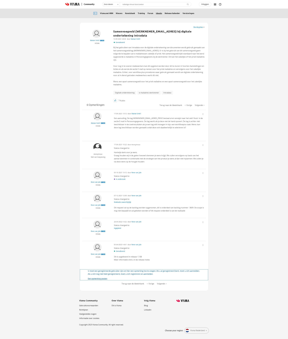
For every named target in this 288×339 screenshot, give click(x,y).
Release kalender (172, 13)
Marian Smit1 (136, 39)
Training (141, 13)
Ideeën (159, 13)
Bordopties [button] (198, 27)
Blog (146, 305)
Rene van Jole (136, 172)
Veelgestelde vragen (87, 314)
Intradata (167, 92)
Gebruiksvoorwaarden (88, 305)
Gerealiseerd (120, 42)
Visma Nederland (197, 330)
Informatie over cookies (89, 318)
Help (220, 4)
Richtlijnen (83, 310)
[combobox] (155, 4)
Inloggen (205, 4)
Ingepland (117, 228)
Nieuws (119, 13)
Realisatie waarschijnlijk (122, 202)
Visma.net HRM (106, 13)
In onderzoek (120, 179)
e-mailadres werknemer (149, 92)
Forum (150, 13)
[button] (115, 100)
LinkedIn (147, 310)
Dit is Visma (116, 305)
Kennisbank (130, 13)
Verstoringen (188, 13)
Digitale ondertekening (125, 92)
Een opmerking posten (97, 278)
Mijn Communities (215, 4)
